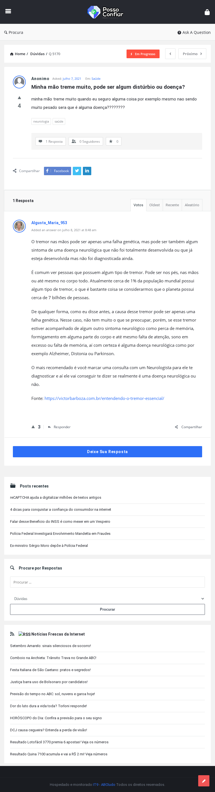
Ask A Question (197, 32)
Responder (62, 427)
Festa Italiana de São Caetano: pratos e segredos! (50, 670)
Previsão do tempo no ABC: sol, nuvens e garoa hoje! (52, 694)
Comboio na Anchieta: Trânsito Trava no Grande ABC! (53, 658)
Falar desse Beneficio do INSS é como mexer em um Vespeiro (60, 521)
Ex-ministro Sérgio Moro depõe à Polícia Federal (49, 545)
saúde (59, 121)
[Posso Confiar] (109, 12)
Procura (16, 32)
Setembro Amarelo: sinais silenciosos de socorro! (50, 646)
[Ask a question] (203, 780)
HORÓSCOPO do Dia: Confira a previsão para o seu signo (56, 718)
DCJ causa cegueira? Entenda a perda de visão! (48, 730)
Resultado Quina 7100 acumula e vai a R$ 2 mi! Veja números (59, 754)
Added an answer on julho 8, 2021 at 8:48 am (63, 230)
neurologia (41, 121)
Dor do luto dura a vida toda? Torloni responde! (48, 706)
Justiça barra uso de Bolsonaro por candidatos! (49, 682)
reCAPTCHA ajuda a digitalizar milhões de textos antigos (55, 497)
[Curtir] (19, 97)
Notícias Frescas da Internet (58, 634)
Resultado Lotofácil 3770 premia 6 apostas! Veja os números (59, 742)
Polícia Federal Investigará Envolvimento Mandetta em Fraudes (60, 533)
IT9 (95, 784)
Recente (172, 205)
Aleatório (192, 205)
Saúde (96, 78)
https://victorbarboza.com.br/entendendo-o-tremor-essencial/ (104, 398)
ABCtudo (108, 784)
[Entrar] (207, 12)
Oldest (154, 205)
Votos (138, 205)
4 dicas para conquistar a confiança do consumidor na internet (60, 509)
